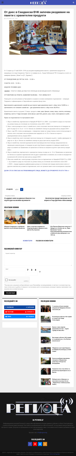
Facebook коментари (44, 241)
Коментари (27, 241)
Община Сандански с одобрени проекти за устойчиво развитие (14, 227)
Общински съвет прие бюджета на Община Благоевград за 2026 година (61, 349)
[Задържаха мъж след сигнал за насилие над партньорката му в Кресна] (46, 371)
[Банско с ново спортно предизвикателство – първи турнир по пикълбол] (46, 329)
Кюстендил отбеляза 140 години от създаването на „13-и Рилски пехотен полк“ (61, 339)
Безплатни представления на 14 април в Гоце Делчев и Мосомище (58, 199)
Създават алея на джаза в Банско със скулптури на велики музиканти (19, 199)
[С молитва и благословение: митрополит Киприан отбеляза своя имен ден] (46, 308)
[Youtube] (35, 444)
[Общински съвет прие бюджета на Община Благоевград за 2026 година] (46, 350)
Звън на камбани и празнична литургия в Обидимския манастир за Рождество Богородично (61, 361)
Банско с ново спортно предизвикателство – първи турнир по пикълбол (60, 328)
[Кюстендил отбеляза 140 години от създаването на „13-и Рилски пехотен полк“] (46, 340)
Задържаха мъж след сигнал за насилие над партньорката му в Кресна (61, 370)
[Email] (40, 444)
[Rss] (45, 444)
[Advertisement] (38, 63)
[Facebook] (30, 444)
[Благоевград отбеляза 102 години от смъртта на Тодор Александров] (46, 319)
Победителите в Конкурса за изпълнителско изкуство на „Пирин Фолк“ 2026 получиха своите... (61, 381)
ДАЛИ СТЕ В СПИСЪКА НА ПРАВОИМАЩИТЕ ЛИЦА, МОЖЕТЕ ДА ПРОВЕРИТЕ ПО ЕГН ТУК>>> (36, 170)
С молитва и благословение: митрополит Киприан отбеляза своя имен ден (61, 308)
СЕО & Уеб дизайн (55, 454)
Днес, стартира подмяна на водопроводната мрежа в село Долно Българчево (37, 228)
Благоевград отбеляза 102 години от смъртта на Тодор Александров (62, 318)
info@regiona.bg (42, 432)
